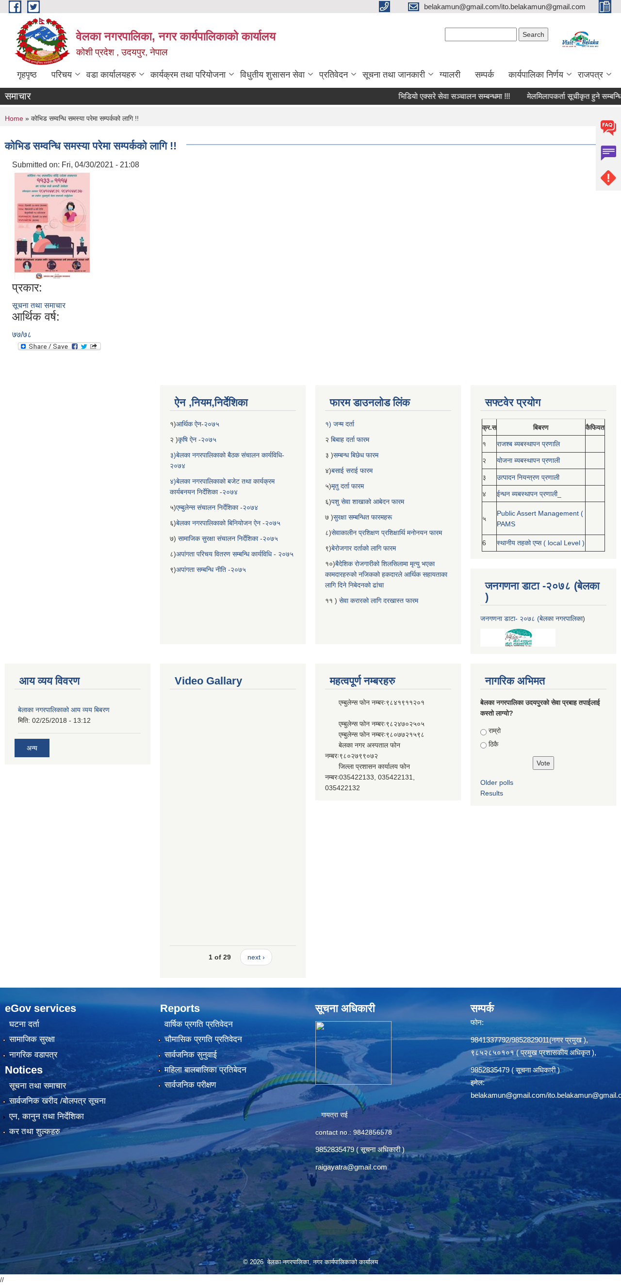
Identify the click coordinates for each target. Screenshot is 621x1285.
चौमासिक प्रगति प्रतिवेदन (203, 1039)
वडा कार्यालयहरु (111, 75)
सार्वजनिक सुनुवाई (190, 1054)
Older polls (496, 782)
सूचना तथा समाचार (38, 305)
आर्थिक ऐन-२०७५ (198, 424)
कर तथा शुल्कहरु (34, 1131)
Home (14, 118)
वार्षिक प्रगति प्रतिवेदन (198, 1024)
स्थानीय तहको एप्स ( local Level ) (541, 543)
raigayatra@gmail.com (351, 1167)
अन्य (32, 748)
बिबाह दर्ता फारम (349, 439)
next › (256, 957)
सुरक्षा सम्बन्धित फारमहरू (362, 517)
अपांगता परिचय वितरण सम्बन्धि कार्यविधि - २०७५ (235, 554)
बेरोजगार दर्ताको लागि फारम (363, 548)
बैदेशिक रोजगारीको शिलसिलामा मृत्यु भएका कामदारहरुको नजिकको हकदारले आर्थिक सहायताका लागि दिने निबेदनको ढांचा (386, 574)
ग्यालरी (450, 75)
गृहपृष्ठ (27, 75)
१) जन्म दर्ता (339, 424)
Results (491, 793)
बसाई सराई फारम (353, 470)
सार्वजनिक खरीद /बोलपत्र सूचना (57, 1101)
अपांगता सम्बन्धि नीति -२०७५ (211, 569)
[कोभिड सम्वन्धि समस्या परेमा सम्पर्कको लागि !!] (52, 225)
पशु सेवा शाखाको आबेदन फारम (367, 501)
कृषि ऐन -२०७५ (197, 439)
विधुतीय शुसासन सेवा (272, 75)
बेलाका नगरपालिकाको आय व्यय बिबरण (64, 710)
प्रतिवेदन (333, 75)
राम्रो (495, 730)
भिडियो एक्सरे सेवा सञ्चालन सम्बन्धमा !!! (432, 96)
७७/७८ (22, 334)
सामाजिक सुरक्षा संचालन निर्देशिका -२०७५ (228, 538)
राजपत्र (590, 75)
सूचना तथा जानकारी (393, 75)
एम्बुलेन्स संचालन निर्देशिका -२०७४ (217, 507)
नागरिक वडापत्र (33, 1054)
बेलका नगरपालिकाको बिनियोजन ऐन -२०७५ (228, 523)
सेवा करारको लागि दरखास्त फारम (378, 600)
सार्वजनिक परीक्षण (190, 1085)
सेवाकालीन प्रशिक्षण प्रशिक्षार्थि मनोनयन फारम (386, 533)
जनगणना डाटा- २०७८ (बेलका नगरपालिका (531, 618)
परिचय (61, 75)
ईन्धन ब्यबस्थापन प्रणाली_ (529, 494)
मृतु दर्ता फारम (347, 486)
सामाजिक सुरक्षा (32, 1039)
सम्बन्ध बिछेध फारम (355, 455)
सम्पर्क (484, 75)
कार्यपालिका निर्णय (535, 75)
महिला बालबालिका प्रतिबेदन (205, 1069)
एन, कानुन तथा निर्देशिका (46, 1116)
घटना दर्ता (24, 1024)
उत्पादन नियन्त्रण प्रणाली (528, 477)
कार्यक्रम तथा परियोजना (188, 75)
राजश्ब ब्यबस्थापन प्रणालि (528, 444)
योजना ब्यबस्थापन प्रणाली (528, 460)
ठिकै (493, 744)
